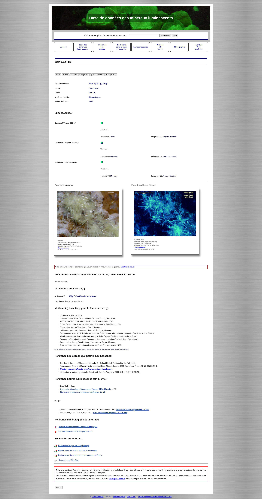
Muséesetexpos (160, 47)
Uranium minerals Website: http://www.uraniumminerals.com (86, 369)
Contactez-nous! (128, 267)
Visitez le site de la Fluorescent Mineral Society (155, 497)
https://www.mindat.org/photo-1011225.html (110, 413)
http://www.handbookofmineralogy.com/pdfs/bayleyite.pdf (82, 392)
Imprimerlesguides (102, 47)
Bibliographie (179, 47)
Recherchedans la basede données (121, 47)
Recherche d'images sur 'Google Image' (73, 446)
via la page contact (117, 479)
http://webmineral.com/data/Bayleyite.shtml (75, 431)
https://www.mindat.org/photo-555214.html (132, 410)
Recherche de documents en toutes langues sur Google (80, 455)
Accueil (63, 47)
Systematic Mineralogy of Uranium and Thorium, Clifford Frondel (85, 389)
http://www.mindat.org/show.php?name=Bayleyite (78, 427)
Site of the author (63, 248)
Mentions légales (119, 497)
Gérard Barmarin (97, 497)
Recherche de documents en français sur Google (77, 450)
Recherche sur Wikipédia (68, 460)
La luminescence (140, 47)
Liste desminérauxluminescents (82, 47)
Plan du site (131, 497)
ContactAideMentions (199, 47)
